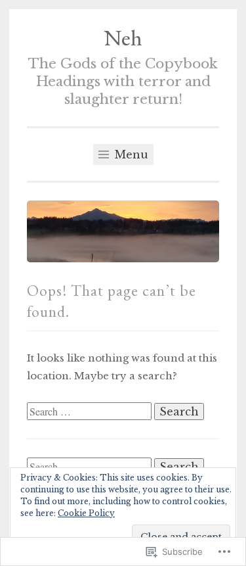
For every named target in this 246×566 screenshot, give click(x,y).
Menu (130, 154)
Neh (123, 37)
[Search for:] (90, 412)
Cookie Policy (86, 513)
